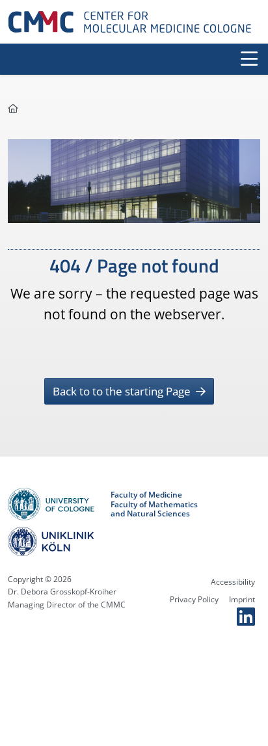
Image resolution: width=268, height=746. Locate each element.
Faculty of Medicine (146, 495)
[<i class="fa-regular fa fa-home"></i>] (13, 108)
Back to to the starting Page (123, 391)
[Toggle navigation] (249, 59)
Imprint (242, 599)
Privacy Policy (194, 599)
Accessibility (233, 581)
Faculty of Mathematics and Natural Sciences (154, 509)
